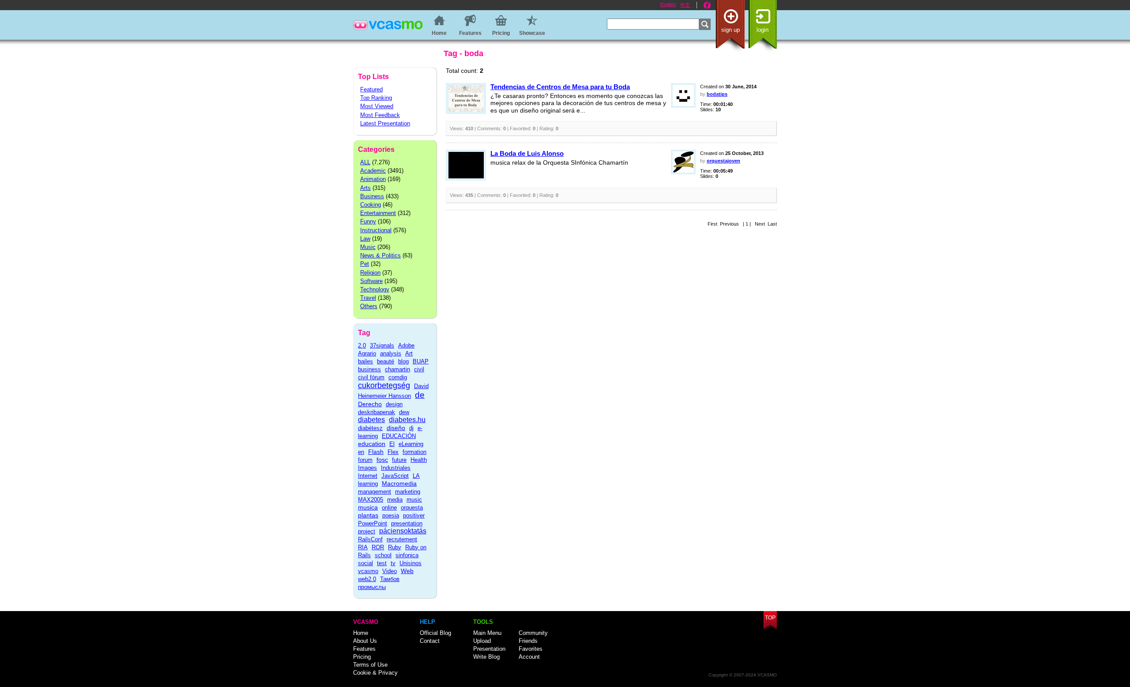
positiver (414, 515)
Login (762, 29)
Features (364, 648)
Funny (368, 221)
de (420, 395)
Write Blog (486, 656)
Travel (368, 297)
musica (368, 507)
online (389, 507)
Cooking (370, 204)
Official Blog (435, 633)
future (399, 460)
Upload (482, 641)
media (395, 499)
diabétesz (370, 428)
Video (389, 571)
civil (419, 369)
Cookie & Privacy (375, 672)
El (392, 444)
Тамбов (389, 579)
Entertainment (378, 213)
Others (368, 306)
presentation (406, 523)
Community (533, 633)
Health (419, 460)
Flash (376, 451)
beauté (385, 361)
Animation (373, 179)
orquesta (412, 507)
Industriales (396, 467)
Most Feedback (380, 115)
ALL (365, 162)
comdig (397, 377)
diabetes (371, 419)
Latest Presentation (385, 123)
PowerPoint (372, 523)
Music (368, 247)
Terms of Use (370, 664)
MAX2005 (370, 499)
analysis (390, 353)
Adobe (406, 345)
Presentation (489, 648)
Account (529, 656)
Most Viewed (376, 106)
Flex (393, 452)
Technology (374, 289)
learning (368, 483)
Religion (370, 272)
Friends (528, 641)
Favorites (530, 648)
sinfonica (407, 555)
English (668, 4)
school (383, 555)
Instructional (376, 230)
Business (372, 196)
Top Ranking (376, 97)
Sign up (730, 29)
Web (407, 570)
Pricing (362, 656)
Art (409, 353)
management (374, 491)
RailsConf (370, 539)
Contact (430, 641)
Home (360, 633)
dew (404, 412)
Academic (373, 170)
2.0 (362, 345)
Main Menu (487, 633)
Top (770, 618)
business (369, 369)
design (394, 404)
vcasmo (368, 571)
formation (414, 452)
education (371, 443)
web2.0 (367, 579)
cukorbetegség (384, 385)
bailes (365, 361)
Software (371, 281)
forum (365, 460)
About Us (365, 641)
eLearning (411, 444)
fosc (382, 459)
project (366, 531)
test (382, 563)
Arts (365, 188)
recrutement (402, 539)
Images (367, 467)
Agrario (367, 353)
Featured (371, 89)
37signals (382, 345)
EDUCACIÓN (399, 436)
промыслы (372, 587)
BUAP (421, 361)
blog (403, 361)
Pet (364, 263)
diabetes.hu (407, 419)
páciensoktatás (402, 531)
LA (416, 475)
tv (393, 563)
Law (365, 238)
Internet (367, 475)
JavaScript (395, 475)
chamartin (397, 369)
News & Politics (380, 255)
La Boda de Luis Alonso (527, 153)
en (361, 452)
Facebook (707, 5)
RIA (363, 547)
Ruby (394, 547)
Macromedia (399, 483)
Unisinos (410, 563)
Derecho (370, 404)
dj (411, 428)
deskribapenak (376, 412)
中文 (685, 5)
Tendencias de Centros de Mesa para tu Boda (560, 87)
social (365, 563)
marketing (407, 491)
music (414, 499)
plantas (368, 515)
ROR (378, 547)
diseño (396, 427)
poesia (390, 515)
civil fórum (371, 377)
